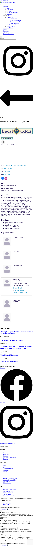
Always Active (16, 512)
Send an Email (17, 288)
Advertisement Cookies (8, 535)
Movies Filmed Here (12, 25)
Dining (5, 29)
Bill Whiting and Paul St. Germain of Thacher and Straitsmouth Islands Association (16, 347)
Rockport (9, 14)
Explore (5, 6)
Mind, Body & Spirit (15, 23)
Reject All (10, 507)
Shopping (6, 31)
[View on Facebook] (2, 179)
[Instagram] (18, 77)
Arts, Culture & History (16, 21)
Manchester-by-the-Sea (13, 12)
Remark (14, 520)
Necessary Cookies (7, 512)
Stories (5, 32)
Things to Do (10, 17)
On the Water (13, 18)
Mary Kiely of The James (9, 355)
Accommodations (8, 28)
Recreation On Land (15, 20)
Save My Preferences (12, 543)
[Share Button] (3, 142)
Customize (3, 507)
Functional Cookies (7, 520)
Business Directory (8, 34)
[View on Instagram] (5, 179)
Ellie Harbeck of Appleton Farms (11, 340)
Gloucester (10, 9)
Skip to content (4, 0)
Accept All (16, 507)
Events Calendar (11, 26)
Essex (8, 8)
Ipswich (9, 11)
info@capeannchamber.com (7, 443)
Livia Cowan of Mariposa (9, 361)
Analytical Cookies (7, 528)
